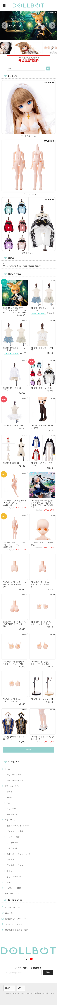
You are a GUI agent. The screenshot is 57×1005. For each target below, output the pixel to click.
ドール (7, 769)
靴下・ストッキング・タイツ (19, 854)
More (28, 749)
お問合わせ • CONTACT (15, 919)
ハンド (9, 803)
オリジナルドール (14, 774)
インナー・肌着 (13, 837)
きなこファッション (15, 876)
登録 (48, 972)
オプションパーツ (12, 786)
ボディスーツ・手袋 (15, 831)
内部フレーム (12, 814)
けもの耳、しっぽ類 (13, 888)
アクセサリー (12, 842)
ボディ (9, 791)
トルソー (10, 871)
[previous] (5, 25)
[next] (52, 25)
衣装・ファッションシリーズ (19, 826)
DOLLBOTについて (13, 907)
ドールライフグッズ (13, 893)
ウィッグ (8, 882)
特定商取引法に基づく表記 (16, 930)
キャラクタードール (15, 780)
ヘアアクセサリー (14, 848)
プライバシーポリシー (14, 924)
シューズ (10, 859)
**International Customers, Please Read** (22, 266)
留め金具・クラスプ (15, 865)
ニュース (9, 913)
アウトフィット (11, 820)
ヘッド (10, 797)
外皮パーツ (11, 809)
